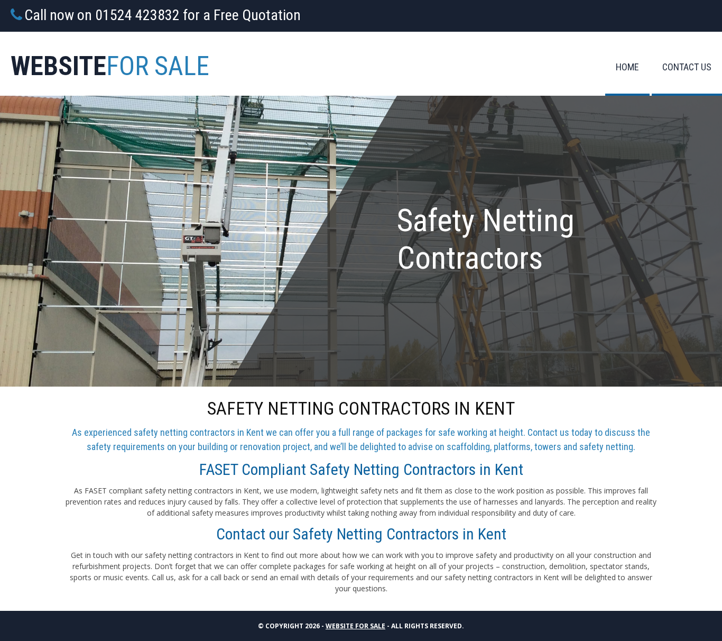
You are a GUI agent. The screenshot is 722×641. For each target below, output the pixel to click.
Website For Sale (355, 625)
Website (110, 66)
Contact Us (686, 66)
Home (627, 66)
